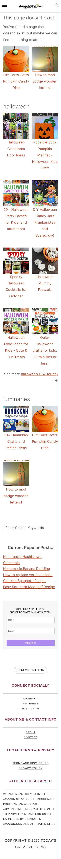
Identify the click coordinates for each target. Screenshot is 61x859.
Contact (30, 737)
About (30, 732)
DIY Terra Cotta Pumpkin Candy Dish (16, 81)
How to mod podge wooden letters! (44, 81)
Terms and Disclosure (30, 763)
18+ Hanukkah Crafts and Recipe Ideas (16, 441)
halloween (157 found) (39, 374)
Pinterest (30, 703)
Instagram (30, 708)
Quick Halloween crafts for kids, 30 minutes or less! (45, 350)
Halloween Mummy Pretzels (45, 283)
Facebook (30, 698)
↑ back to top (30, 670)
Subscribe (30, 642)
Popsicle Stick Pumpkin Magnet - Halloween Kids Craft (45, 155)
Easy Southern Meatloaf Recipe (29, 587)
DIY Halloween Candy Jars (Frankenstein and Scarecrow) (45, 222)
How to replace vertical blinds (28, 575)
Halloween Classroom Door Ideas (16, 148)
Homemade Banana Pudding (26, 569)
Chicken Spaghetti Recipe (24, 581)
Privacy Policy (30, 768)
